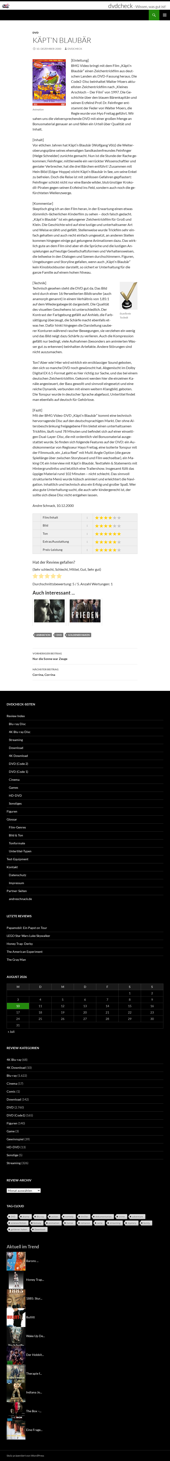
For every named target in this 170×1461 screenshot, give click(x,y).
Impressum (16, 883)
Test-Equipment (17, 859)
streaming (115, 1222)
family (146, 1222)
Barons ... (32, 1261)
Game (11, 1131)
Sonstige (12, 1155)
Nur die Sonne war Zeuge (50, 656)
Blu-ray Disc (17, 724)
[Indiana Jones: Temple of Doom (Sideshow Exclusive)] (16, 1392)
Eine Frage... (34, 1430)
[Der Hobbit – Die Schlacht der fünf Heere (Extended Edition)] (16, 1355)
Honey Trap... (35, 1279)
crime (122, 1216)
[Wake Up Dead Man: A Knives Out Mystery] (16, 1336)
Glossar (12, 819)
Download (16, 748)
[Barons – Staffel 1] (16, 1261)
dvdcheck (75, 48)
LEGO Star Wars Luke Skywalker (28, 936)
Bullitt (30, 1317)
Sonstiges (15, 803)
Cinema (14, 779)
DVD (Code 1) (18, 771)
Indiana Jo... (34, 1392)
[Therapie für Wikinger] (16, 1373)
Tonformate (17, 843)
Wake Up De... (35, 1336)
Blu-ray (12, 1075)
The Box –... (33, 1411)
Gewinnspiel (15, 1139)
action (54, 1216)
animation (43, 634)
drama (26, 1216)
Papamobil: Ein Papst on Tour (27, 928)
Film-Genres (17, 827)
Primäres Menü (164, 15)
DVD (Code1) (16, 1115)
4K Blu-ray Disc (20, 732)
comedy (69, 1216)
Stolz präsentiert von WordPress (25, 1455)
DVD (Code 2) (18, 764)
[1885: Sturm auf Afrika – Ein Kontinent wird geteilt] (16, 1298)
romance (85, 1222)
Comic (11, 1091)
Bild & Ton (16, 835)
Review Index (16, 716)
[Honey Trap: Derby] (16, 1279)
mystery (132, 1222)
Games (13, 787)
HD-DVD (15, 795)
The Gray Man (16, 959)
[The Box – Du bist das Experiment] (16, 1411)
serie (99, 1222)
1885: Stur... (34, 1298)
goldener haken (79, 634)
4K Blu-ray (14, 1059)
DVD (36, 32)
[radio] (35, 576)
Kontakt (12, 867)
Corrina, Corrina (46, 672)
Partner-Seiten (17, 891)
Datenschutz (17, 875)
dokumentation (103, 1216)
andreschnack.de (20, 899)
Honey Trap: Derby (20, 944)
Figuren (12, 811)
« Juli (11, 1031)
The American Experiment (24, 951)
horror (70, 1222)
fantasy (37, 1222)
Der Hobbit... (35, 1355)
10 (18, 1006)
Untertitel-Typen (20, 851)
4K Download (18, 756)
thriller (84, 1216)
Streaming (16, 740)
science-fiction (18, 1222)
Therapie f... (34, 1373)
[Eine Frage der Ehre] (16, 1430)
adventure (137, 1216)
